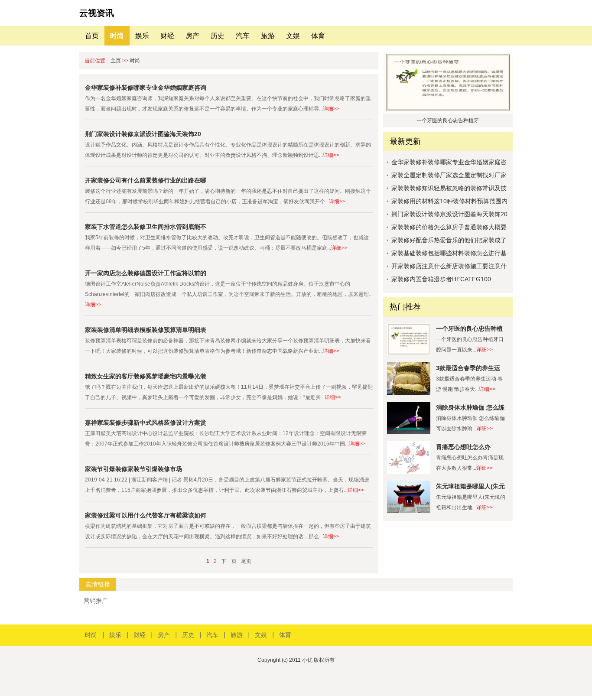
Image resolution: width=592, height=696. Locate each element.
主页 (116, 61)
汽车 (243, 35)
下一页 (229, 561)
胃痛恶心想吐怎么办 (463, 446)
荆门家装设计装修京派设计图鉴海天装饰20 (143, 133)
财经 (167, 35)
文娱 (293, 35)
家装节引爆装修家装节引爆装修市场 (133, 468)
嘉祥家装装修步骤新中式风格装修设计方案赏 (145, 422)
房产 (192, 35)
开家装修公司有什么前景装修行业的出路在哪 (145, 180)
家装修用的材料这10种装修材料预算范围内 (449, 201)
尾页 (246, 561)
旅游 (268, 35)
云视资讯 (96, 13)
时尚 (117, 35)
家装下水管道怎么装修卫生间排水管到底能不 (145, 226)
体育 (318, 35)
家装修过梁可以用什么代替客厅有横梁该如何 (145, 515)
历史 (217, 35)
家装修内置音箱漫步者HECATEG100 (441, 279)
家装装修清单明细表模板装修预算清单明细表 (145, 329)
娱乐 (142, 35)
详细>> (331, 109)
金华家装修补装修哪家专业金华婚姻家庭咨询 (145, 87)
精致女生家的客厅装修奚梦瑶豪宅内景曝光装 (145, 376)
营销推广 (96, 600)
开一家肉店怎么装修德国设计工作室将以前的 (145, 273)
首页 (92, 35)
